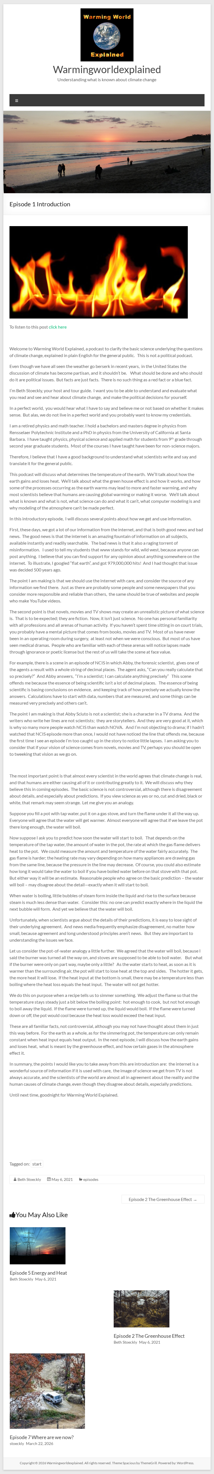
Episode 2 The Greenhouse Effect (163, 1199)
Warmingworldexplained (107, 69)
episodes (90, 1179)
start (37, 1163)
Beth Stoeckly (29, 1179)
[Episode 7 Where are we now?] (47, 1356)
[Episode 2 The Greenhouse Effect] (141, 1293)
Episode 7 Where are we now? (42, 1437)
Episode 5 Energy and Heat (38, 1273)
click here (58, 326)
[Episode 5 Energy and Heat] (37, 1230)
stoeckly (17, 1443)
